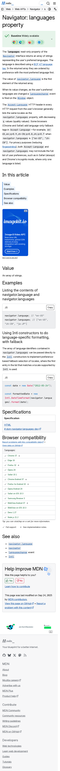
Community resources (13, 715)
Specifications (11, 193)
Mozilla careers (10, 680)
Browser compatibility (15, 198)
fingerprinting (9, 146)
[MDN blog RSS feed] (25, 655)
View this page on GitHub (18, 603)
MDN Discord (9, 726)
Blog (4, 674)
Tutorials (7, 761)
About (5, 669)
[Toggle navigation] (54, 3)
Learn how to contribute (17, 586)
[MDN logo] (8, 641)
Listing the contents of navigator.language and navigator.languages (20, 294)
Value (7, 184)
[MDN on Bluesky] (9, 655)
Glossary (7, 767)
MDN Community (11, 710)
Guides (6, 756)
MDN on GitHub (10, 731)
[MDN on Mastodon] (20, 655)
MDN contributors (17, 599)
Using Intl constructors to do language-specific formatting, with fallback (25, 337)
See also (8, 203)
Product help (9, 696)
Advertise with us (11, 685)
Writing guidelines (11, 721)
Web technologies (11, 745)
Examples (9, 188)
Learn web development (15, 751)
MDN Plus (7, 690)
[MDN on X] (14, 655)
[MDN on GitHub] (4, 655)
